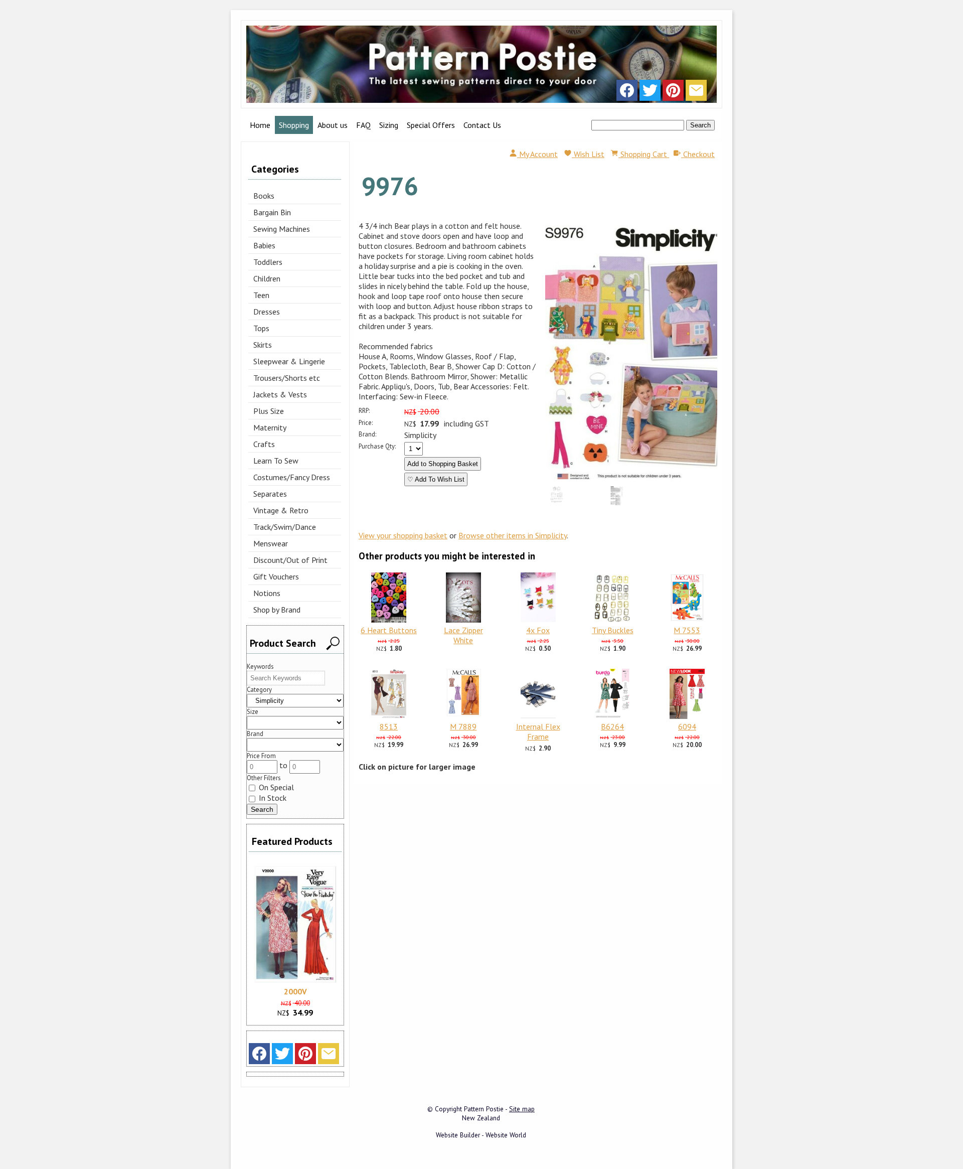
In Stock (271, 798)
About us (332, 125)
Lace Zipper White (463, 635)
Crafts (264, 444)
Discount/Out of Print (290, 560)
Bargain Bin (272, 212)
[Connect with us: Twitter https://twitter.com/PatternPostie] (650, 93)
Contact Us (482, 125)
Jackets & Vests (280, 394)
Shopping (294, 125)
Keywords (260, 666)
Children (266, 278)
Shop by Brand (276, 610)
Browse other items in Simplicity (512, 535)
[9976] (631, 476)
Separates (270, 494)
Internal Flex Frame (538, 731)
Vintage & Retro (280, 510)
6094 (687, 726)
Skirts (262, 345)
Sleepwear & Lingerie (289, 361)
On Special (275, 787)
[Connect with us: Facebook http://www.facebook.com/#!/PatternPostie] (626, 93)
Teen (261, 295)
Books (263, 196)
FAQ (363, 125)
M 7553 (687, 630)
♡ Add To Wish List (435, 479)
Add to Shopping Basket (442, 464)
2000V (295, 991)
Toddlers (267, 262)
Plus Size (268, 411)
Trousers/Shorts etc (286, 378)
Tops (261, 328)
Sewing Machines (281, 229)
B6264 (612, 726)
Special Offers (431, 125)
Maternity (269, 427)
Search (700, 125)
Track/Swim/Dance (284, 527)
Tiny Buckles (612, 630)
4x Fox (538, 630)
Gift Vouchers (276, 576)
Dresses (266, 312)
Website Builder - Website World (481, 1134)
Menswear (270, 543)
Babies (264, 245)
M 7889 (463, 726)
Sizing (388, 125)
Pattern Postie (484, 1108)
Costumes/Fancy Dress (291, 477)
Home (260, 125)
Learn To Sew (275, 461)
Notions (266, 593)
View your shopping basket (403, 535)
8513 (389, 726)
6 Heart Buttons (389, 630)
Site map (522, 1108)
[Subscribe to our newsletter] (696, 93)
